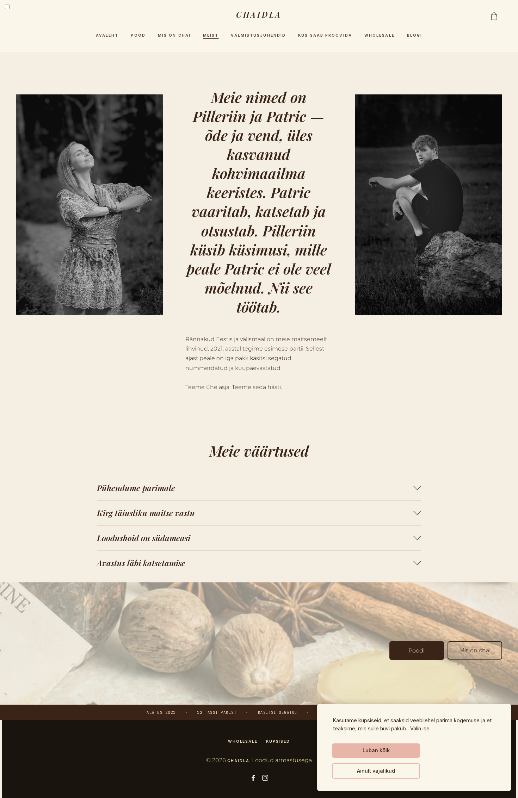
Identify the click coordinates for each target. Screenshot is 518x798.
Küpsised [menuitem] (278, 741)
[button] (259, 488)
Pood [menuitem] (138, 35)
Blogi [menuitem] (415, 35)
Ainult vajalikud (376, 771)
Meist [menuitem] (211, 35)
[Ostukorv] (494, 16)
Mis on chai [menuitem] (174, 35)
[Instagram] (265, 777)
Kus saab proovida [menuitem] (325, 35)
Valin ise (420, 728)
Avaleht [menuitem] (107, 35)
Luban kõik (376, 750)
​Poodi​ (416, 650)
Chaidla (238, 761)
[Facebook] (253, 777)
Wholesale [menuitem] (379, 35)
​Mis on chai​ (475, 650)
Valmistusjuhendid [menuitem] (258, 35)
